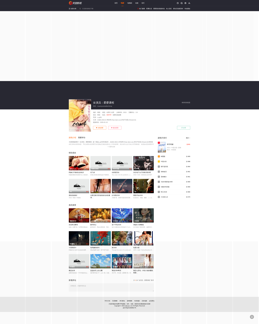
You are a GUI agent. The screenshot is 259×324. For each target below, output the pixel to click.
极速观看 (114, 128)
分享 (183, 128)
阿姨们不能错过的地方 (76, 172)
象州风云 (93, 225)
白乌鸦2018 (116, 195)
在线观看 (99, 128)
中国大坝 (164, 161)
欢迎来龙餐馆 (73, 225)
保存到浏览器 (186, 102)
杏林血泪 (164, 171)
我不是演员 (164, 166)
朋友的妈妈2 (73, 195)
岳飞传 (92, 172)
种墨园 (163, 156)
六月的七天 (164, 197)
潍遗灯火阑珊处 (138, 225)
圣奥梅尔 (164, 177)
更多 (188, 138)
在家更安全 (115, 172)
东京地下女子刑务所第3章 (142, 172)
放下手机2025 (116, 225)
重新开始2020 (138, 195)
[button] (73, 138)
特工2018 (164, 192)
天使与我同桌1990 (167, 182)
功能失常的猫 (165, 187)
